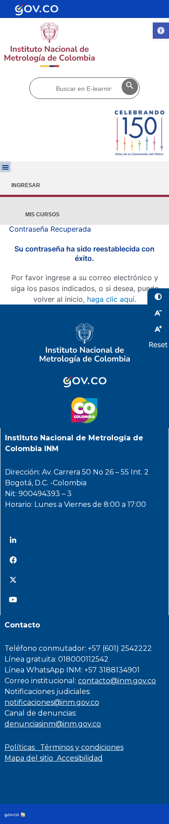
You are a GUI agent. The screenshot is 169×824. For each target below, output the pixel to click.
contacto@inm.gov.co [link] (117, 680)
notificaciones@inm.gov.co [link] (52, 702)
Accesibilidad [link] (80, 758)
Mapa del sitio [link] (31, 758)
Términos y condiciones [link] (81, 747)
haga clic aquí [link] (110, 299)
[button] (5, 166)
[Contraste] (158, 296)
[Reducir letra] (158, 313)
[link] (161, 30)
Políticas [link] (22, 747)
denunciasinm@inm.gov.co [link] (53, 724)
